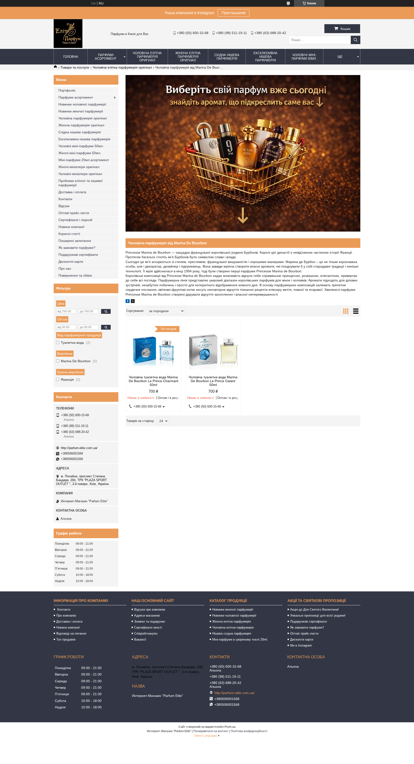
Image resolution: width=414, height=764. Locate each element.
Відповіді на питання (71, 633)
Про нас (64, 268)
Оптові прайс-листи (73, 213)
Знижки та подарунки (149, 621)
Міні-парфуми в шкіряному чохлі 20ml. (240, 639)
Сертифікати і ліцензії (75, 220)
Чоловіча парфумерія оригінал (82, 118)
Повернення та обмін (75, 275)
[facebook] (128, 302)
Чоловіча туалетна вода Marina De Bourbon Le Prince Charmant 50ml (153, 381)
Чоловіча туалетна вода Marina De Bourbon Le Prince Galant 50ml (213, 381)
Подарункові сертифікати (78, 255)
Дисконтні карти (70, 261)
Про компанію (66, 615)
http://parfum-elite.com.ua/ (79, 448)
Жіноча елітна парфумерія (231, 621)
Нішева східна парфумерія (231, 633)
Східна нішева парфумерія (226, 56)
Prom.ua (230, 727)
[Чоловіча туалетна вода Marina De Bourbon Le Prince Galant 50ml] (213, 350)
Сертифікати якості (148, 627)
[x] (133, 302)
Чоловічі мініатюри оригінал (80, 174)
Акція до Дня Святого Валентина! (314, 609)
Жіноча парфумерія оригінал (81, 125)
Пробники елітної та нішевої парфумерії (80, 183)
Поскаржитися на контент (211, 731)
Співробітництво (145, 633)
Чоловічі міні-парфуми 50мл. (304, 56)
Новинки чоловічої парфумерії (82, 104)
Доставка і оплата (72, 192)
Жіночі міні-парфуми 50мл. (79, 153)
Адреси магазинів (147, 615)
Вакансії (140, 639)
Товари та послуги (74, 67)
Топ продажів (65, 639)
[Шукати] (355, 40)
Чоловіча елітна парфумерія (233, 627)
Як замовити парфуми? (76, 248)
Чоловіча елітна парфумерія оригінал (147, 56)
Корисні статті (69, 234)
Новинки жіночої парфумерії (80, 111)
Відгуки (63, 206)
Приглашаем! (234, 13)
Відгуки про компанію (149, 609)
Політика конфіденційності (249, 731)
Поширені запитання (74, 241)
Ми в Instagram (301, 645)
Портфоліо (66, 90)
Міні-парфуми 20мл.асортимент (83, 160)
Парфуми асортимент (105, 56)
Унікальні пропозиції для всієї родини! (317, 615)
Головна (70, 56)
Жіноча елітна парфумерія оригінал (188, 56)
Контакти (65, 199)
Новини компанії (71, 227)
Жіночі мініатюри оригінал (78, 167)
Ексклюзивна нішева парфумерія (265, 56)
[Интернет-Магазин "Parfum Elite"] (68, 47)
